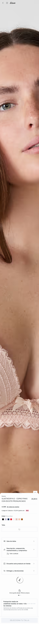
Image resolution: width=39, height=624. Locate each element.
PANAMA (4, 496)
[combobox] (19, 529)
